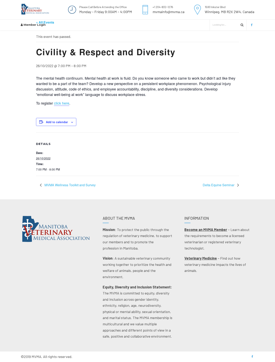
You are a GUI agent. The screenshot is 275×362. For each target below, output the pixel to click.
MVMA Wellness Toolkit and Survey (70, 185)
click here (61, 103)
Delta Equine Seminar (219, 185)
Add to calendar (57, 122)
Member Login (34, 25)
